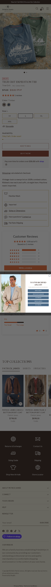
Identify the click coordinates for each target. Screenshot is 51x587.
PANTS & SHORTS (38, 301)
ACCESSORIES (38, 304)
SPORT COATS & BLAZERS (38, 294)
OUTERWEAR (38, 297)
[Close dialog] (50, 276)
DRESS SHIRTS (38, 290)
